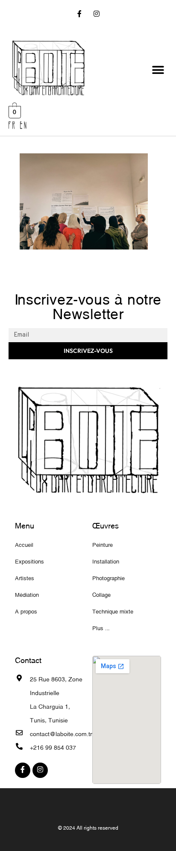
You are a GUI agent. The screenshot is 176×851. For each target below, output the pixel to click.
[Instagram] (96, 14)
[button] (157, 69)
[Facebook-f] (79, 14)
